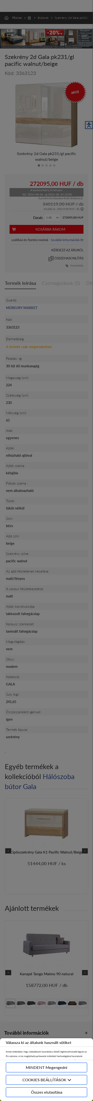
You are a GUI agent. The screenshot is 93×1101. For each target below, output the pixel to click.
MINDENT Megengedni (46, 1067)
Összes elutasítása (46, 1092)
